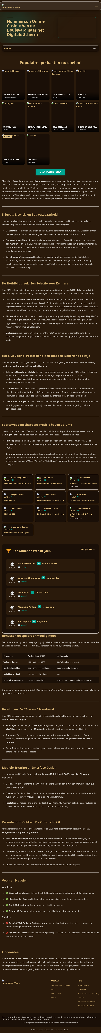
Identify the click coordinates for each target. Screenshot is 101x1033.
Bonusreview (56, 993)
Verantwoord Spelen (86, 1006)
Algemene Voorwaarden (88, 1001)
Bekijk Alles (86, 549)
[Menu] (96, 5)
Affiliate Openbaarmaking (88, 993)
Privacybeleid (83, 985)
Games (53, 997)
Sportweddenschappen (60, 985)
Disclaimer (82, 989)
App (52, 989)
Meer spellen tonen (50, 172)
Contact (81, 997)
